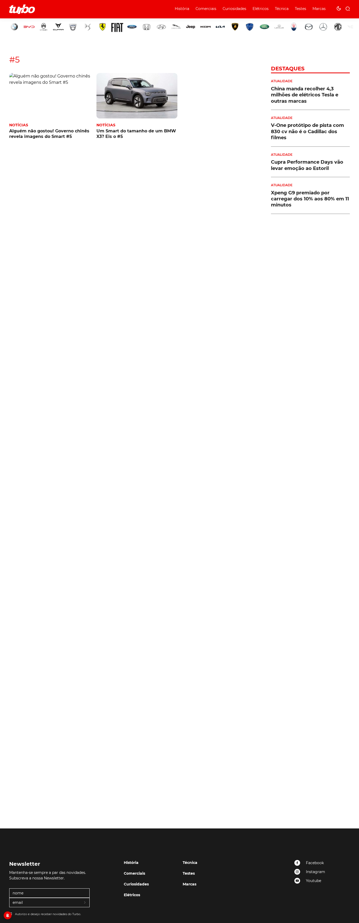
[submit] (85, 902)
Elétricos (261, 8)
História (182, 8)
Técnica (282, 8)
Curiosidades (234, 8)
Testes (300, 8)
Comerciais (206, 8)
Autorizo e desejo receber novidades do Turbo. (48, 914)
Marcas (319, 8)
